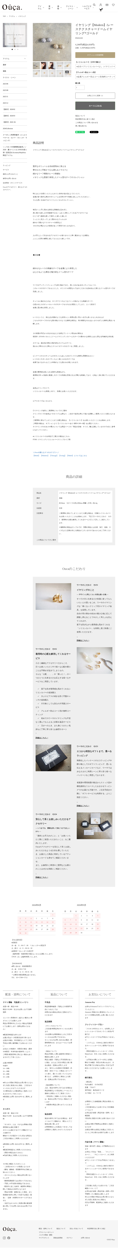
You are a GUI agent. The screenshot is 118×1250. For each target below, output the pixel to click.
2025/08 (5, 90)
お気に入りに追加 (93, 95)
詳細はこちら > (83, 640)
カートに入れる (95, 106)
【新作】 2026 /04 (10, 122)
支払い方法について (76, 1228)
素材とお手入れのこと (10, 174)
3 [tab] (17, 49)
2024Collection (8, 128)
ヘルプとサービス (86, 7)
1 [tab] (12, 49)
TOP (4, 16)
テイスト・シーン (70, 7)
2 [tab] (15, 49)
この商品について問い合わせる (86, 122)
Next (68, 42)
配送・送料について (45, 1228)
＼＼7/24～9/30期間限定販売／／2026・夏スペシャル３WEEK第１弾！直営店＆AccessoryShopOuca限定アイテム (15, 151)
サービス (6, 170)
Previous (36, 42)
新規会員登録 (57, 1238)
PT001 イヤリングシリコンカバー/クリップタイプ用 (51, 439)
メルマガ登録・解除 (45, 1235)
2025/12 (5, 103)
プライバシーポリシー (46, 1232)
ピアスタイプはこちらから (42, 401)
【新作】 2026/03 (9, 116)
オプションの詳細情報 (95, 55)
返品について (80, 116)
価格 (58, 7)
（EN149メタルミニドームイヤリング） (52, 336)
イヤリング (22, 16)
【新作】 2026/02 (9, 109)
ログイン (70, 1238)
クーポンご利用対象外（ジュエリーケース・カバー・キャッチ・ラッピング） (15, 137)
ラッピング (6, 165)
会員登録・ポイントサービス (12, 183)
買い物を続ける (81, 126)
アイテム (39, 7)
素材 (49, 7)
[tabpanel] (15, 35)
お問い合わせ (85, 1238)
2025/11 (5, 96)
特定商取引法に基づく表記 (85, 119)
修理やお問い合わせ (9, 178)
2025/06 (5, 84)
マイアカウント (44, 1238)
